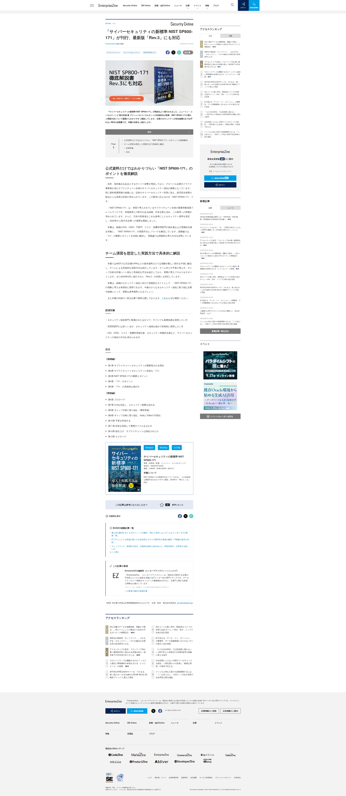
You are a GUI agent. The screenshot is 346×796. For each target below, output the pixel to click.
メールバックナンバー (221, 171)
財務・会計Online (162, 5)
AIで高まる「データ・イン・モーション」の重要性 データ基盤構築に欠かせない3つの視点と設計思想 (174, 641)
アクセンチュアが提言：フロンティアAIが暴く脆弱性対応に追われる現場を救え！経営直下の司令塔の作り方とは (128, 652)
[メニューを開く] (91, 5)
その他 (177, 447)
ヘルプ (149, 777)
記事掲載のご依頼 (208, 710)
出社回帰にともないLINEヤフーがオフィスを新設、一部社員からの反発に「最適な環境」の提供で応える (174, 663)
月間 (230, 36)
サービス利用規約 (205, 777)
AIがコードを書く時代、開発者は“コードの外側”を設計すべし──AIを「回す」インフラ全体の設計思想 (174, 629)
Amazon (149, 447)
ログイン (221, 185)
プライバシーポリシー (223, 777)
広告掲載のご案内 (230, 710)
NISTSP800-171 (150, 52)
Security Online (130, 5)
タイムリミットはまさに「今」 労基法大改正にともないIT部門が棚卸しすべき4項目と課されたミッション (220, 228)
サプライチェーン (113, 52)
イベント (197, 5)
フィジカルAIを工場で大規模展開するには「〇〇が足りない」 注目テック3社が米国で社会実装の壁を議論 (174, 674)
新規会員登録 (221, 178)
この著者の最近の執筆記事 (136, 591)
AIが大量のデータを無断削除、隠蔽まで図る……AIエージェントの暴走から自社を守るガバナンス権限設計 (128, 629)
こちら (165, 298)
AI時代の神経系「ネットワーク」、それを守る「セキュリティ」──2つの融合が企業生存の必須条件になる (128, 641)
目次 (149, 131)
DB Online (146, 5)
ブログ (216, 5)
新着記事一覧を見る (220, 331)
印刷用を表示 (114, 516)
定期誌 (130, 733)
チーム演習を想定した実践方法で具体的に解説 (144, 144)
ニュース (178, 5)
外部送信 (237, 777)
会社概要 (193, 777)
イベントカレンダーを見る (221, 416)
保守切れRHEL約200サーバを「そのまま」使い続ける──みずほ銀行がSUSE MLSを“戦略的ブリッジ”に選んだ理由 (128, 674)
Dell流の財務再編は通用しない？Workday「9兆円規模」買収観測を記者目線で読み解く (219, 218)
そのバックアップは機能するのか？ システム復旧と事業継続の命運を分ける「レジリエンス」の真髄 (128, 663)
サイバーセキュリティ (132, 52)
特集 (207, 5)
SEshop (163, 447)
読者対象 (130, 148)
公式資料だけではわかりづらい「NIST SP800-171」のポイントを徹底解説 (156, 140)
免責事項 (184, 777)
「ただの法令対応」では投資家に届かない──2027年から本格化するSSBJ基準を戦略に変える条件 (174, 652)
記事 (188, 5)
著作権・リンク (160, 777)
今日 (210, 36)
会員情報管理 (173, 777)
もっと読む (114, 551)
